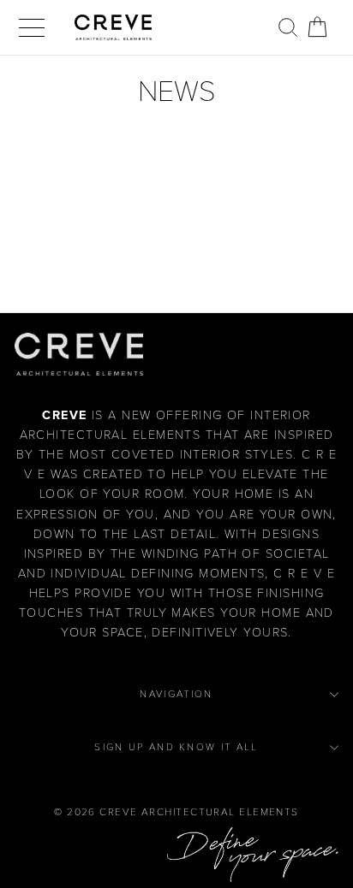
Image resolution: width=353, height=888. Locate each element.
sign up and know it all (176, 747)
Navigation (176, 694)
